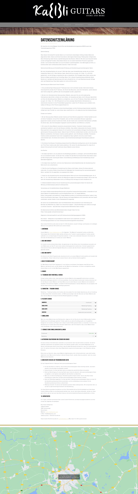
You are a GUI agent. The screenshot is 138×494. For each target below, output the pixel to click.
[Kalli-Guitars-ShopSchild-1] (69, 0)
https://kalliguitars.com (55, 232)
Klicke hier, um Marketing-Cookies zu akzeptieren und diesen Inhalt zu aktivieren (69, 476)
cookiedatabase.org (64, 418)
